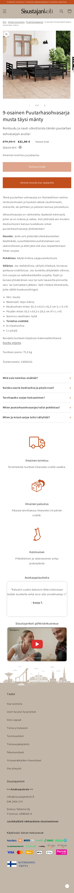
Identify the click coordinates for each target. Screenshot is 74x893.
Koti (4, 22)
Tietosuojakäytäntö (18, 744)
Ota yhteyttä (14, 768)
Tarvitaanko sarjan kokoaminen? (24, 397)
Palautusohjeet (15, 752)
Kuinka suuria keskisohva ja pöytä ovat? (28, 388)
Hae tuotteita (14, 703)
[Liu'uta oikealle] (45, 105)
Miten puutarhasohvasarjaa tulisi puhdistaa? (31, 407)
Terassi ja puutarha (16, 22)
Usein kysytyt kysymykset (21, 711)
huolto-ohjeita (12, 343)
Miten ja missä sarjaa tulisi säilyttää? (26, 417)
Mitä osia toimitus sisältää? (20, 378)
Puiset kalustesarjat (34, 22)
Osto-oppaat (14, 719)
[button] (4, 11)
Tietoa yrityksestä (17, 728)
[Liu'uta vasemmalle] (29, 105)
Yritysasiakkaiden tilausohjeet (24, 760)
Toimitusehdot (15, 736)
